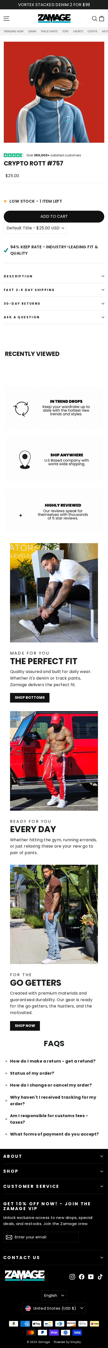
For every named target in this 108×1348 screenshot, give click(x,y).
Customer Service (31, 1186)
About (13, 1156)
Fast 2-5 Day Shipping (29, 290)
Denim (32, 31)
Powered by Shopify (67, 1342)
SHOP (11, 1171)
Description (18, 276)
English (50, 1295)
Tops (65, 31)
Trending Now (14, 31)
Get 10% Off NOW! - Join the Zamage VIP (47, 1206)
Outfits (92, 31)
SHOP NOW (25, 1025)
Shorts (78, 31)
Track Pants (49, 31)
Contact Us (21, 1258)
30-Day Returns (22, 303)
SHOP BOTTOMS (30, 697)
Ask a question (22, 317)
